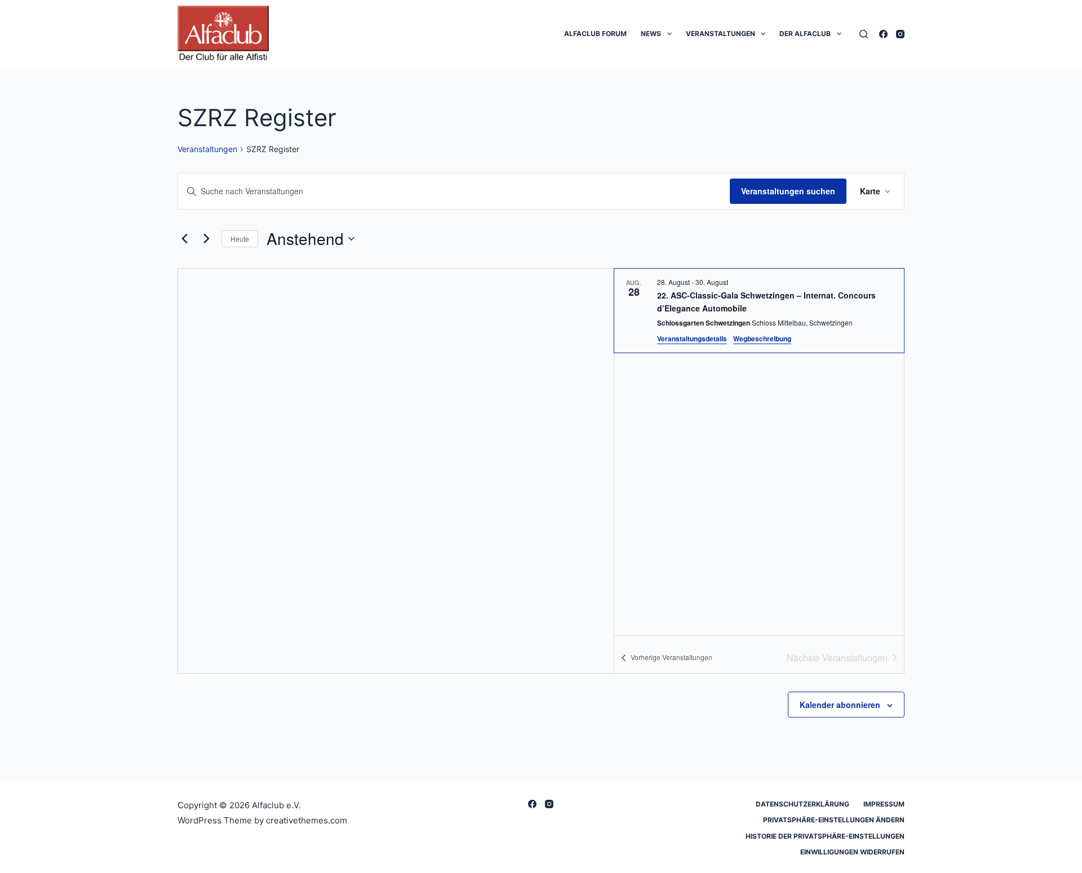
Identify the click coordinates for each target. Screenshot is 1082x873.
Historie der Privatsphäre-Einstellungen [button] (825, 836)
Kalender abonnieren (840, 704)
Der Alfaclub (805, 33)
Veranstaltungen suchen (788, 191)
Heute (239, 238)
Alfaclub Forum (595, 33)
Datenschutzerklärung (802, 804)
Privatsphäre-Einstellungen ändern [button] (833, 820)
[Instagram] (900, 34)
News (651, 33)
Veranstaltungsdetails (692, 338)
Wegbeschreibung (762, 338)
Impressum (883, 804)
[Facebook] (883, 34)
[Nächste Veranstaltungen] (206, 239)
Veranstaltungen (720, 33)
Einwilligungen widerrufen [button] (852, 852)
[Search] (863, 34)
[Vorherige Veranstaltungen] (184, 239)
